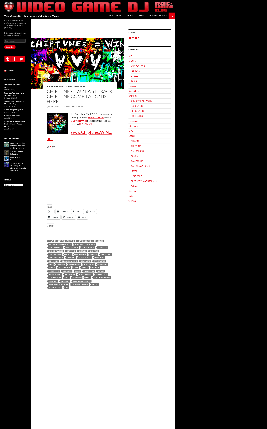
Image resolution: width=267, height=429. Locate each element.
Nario (77, 271)
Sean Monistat (55, 278)
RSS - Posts (10, 70)
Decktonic (99, 258)
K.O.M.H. (52, 268)
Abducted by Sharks (65, 241)
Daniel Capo (106, 254)
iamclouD (60, 264)
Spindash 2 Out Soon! (12, 115)
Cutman (66, 107)
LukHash (95, 268)
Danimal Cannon (56, 258)
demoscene (53, 261)
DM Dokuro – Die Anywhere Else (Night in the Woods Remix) (14, 123)
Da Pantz (93, 254)
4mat (51, 241)
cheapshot (102, 248)
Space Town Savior (102, 278)
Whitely (95, 284)
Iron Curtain (89, 264)
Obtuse (101, 271)
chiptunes (94, 251)
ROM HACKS (137, 116)
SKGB (67, 278)
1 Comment (79, 107)
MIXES (134, 171)
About (110, 16)
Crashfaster (80, 254)
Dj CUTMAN (85, 124)
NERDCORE (136, 176)
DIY (130, 56)
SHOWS (134, 76)
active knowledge (85, 241)
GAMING (130, 16)
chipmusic (71, 251)
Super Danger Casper (82, 281)
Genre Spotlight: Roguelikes (14, 110)
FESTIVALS (135, 71)
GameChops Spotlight (140, 166)
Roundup (132, 191)
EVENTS (141, 16)
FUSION (134, 156)
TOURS (134, 81)
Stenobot (65, 281)
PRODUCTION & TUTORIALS (143, 181)
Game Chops (133, 91)
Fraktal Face (99, 261)
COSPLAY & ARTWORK (141, 101)
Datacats (71, 258)
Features (68, 86)
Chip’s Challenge (56, 251)
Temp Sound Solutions (58, 284)
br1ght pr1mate (55, 248)
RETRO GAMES (137, 111)
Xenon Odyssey (55, 288)
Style (130, 196)
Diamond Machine (69, 261)
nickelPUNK (89, 271)
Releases (134, 186)
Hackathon (133, 121)
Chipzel (68, 254)
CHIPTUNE (58, 86)
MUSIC (118, 16)
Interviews (133, 126)
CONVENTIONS (138, 66)
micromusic (54, 271)
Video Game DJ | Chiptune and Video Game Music (31, 15)
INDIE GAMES (137, 106)
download (85, 261)
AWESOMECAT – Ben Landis (85, 244)
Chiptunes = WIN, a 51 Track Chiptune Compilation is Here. (79, 96)
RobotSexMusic (85, 274)
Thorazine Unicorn (80, 284)
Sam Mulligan (101, 274)
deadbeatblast (85, 258)
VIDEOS (132, 201)
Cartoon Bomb (88, 248)
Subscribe (9, 47)
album (100, 241)
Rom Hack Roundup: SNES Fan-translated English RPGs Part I (17, 145)
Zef (66, 288)
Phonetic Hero (55, 274)
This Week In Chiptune (158, 16)
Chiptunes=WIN (79, 120)
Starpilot (53, 281)
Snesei (87, 278)
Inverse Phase (74, 264)
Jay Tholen (102, 264)
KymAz (85, 268)
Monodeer (67, 271)
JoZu (130, 131)
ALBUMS (50, 86)
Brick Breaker (72, 248)
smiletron (77, 278)
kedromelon (64, 268)
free (51, 264)
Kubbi (76, 268)
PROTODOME (70, 274)
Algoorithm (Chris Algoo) (60, 244)
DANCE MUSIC (137, 151)
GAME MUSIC (137, 161)
